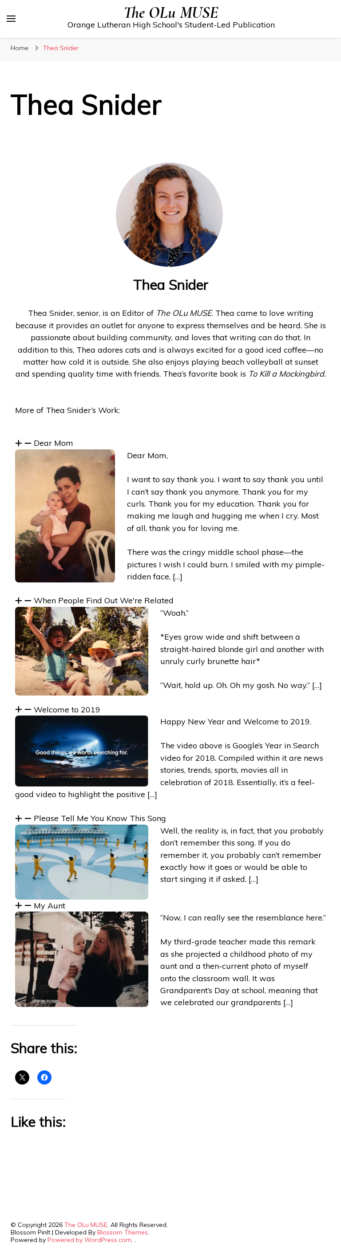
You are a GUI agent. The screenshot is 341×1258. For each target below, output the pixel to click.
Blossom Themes (122, 1232)
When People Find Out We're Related (104, 600)
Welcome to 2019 (67, 709)
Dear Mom (53, 443)
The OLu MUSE (170, 13)
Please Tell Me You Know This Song (100, 818)
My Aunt (49, 905)
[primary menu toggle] (11, 19)
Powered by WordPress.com (89, 1240)
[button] (170, 443)
